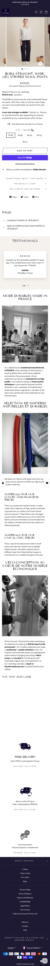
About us (25, 922)
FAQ (25, 930)
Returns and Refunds (25, 897)
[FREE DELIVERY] (25, 741)
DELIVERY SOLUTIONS (25, 766)
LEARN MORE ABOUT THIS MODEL (25, 178)
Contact (25, 926)
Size (23, 130)
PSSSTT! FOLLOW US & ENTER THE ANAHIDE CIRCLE (24, 939)
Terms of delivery (25, 893)
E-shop (25, 869)
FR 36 (10, 135)
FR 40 (29, 135)
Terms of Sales (25, 889)
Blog (25, 881)
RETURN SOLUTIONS (25, 809)
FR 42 (39, 135)
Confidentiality (25, 901)
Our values (25, 877)
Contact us (34, 112)
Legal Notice (25, 906)
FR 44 (25, 142)
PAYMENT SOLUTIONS (25, 853)
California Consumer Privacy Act (25, 914)
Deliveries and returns (25, 189)
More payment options (25, 163)
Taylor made (25, 873)
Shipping (21, 86)
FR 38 (20, 135)
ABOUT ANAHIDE (24, 861)
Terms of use (25, 910)
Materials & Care (25, 184)
